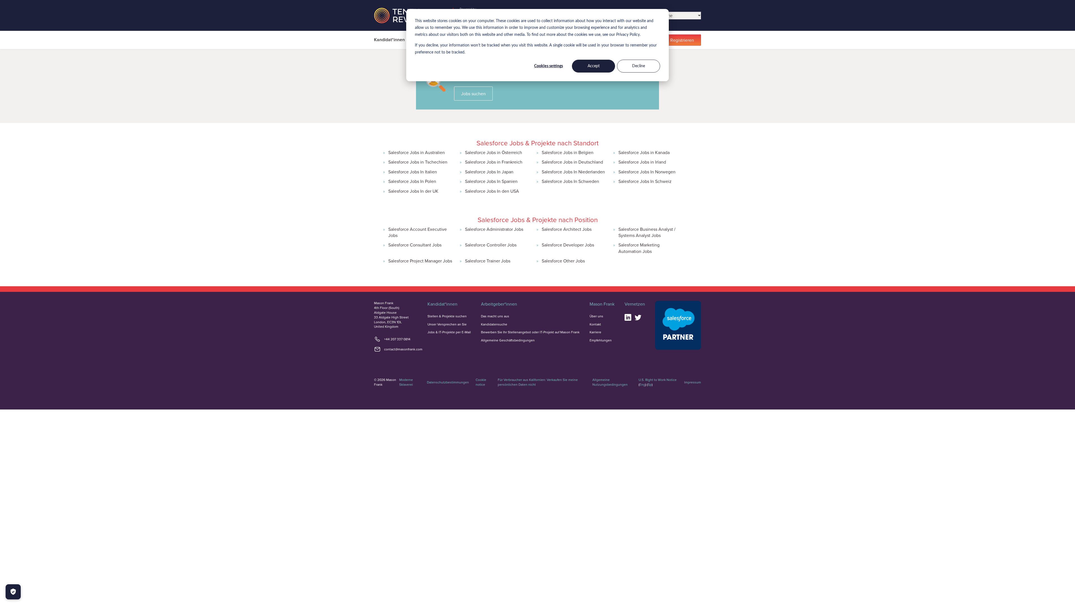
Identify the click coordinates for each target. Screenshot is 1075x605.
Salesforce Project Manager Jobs (420, 261)
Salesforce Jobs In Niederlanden (573, 172)
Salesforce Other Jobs (563, 261)
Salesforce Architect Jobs (567, 229)
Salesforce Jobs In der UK (413, 191)
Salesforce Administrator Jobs (494, 229)
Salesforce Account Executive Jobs (417, 232)
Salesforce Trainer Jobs (487, 261)
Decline (638, 66)
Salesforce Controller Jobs (491, 245)
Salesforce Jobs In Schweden (570, 181)
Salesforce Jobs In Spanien (491, 181)
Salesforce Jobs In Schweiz (645, 181)
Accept (594, 66)
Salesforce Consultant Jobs (414, 245)
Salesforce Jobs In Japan (489, 172)
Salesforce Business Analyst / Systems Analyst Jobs (647, 232)
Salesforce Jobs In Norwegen (647, 172)
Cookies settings (548, 66)
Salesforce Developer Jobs (568, 245)
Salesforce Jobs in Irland (642, 162)
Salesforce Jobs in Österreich (493, 152)
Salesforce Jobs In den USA (492, 191)
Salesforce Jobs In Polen (412, 181)
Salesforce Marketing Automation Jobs (639, 248)
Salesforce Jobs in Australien (416, 152)
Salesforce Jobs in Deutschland (572, 162)
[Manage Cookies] (13, 591)
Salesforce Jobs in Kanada (644, 152)
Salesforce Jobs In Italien (412, 172)
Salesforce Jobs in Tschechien (417, 162)
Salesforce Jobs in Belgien (567, 152)
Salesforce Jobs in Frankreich (493, 162)
